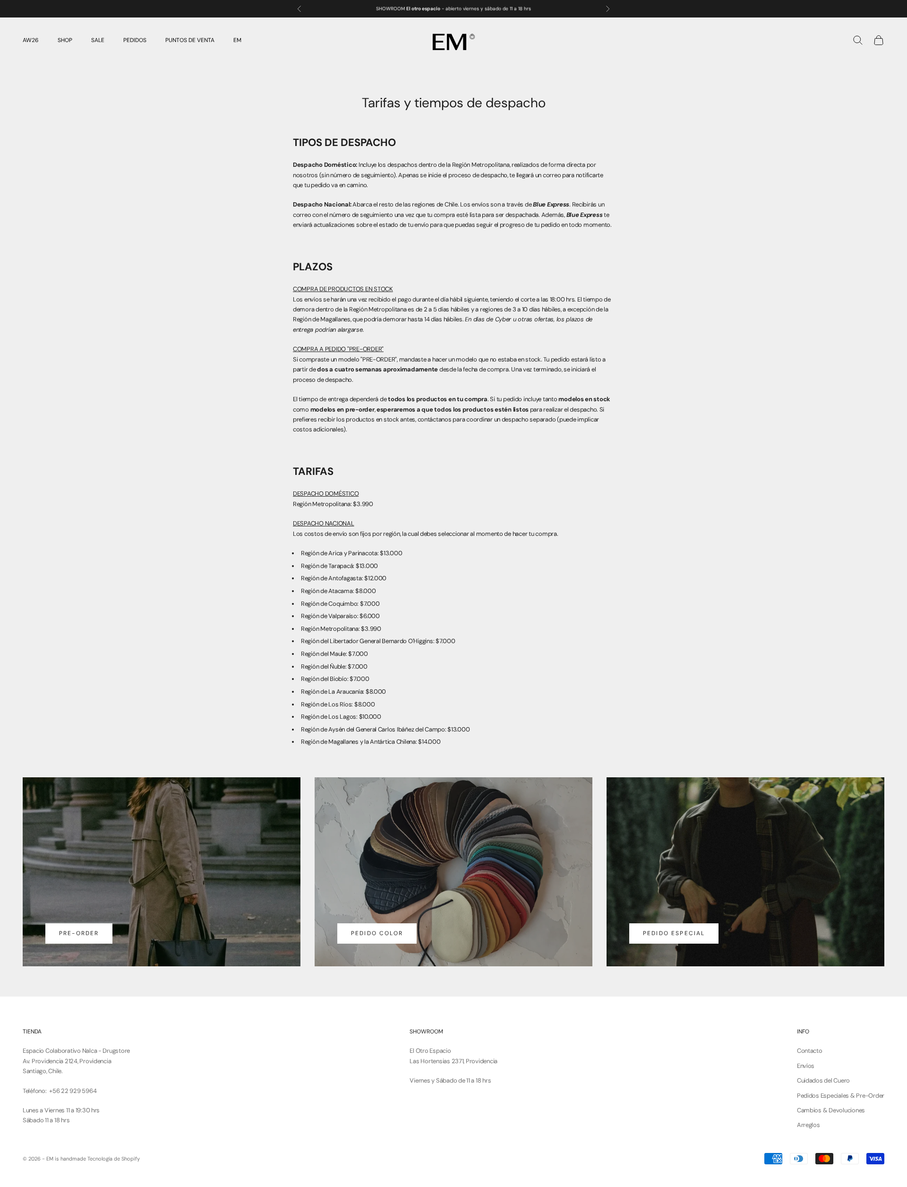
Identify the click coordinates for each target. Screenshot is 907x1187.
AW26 (31, 40)
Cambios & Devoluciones (831, 1110)
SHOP (65, 40)
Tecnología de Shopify (113, 1158)
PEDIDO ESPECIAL (674, 933)
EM (237, 40)
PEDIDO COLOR (377, 933)
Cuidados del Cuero (823, 1080)
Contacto (809, 1051)
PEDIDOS (134, 40)
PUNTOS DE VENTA (189, 40)
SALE (97, 40)
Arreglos (808, 1125)
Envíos (805, 1066)
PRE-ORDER (79, 933)
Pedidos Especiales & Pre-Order (840, 1096)
